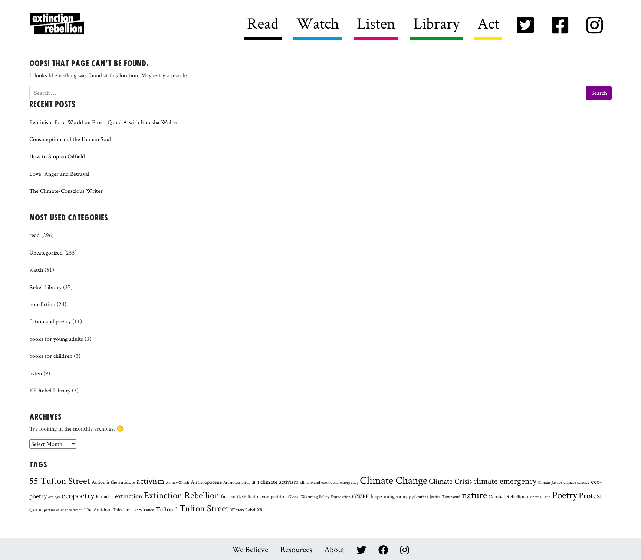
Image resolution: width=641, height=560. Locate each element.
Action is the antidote (113, 482)
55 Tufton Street (59, 480)
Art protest (231, 482)
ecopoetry (78, 495)
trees (136, 509)
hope (376, 496)
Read (263, 23)
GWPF (360, 496)
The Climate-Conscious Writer (66, 191)
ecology (54, 496)
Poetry (564, 494)
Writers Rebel (98, 23)
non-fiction (42, 304)
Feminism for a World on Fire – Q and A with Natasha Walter (103, 122)
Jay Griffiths (418, 496)
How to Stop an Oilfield (57, 156)
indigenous (395, 496)
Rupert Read (49, 509)
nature (474, 494)
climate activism (279, 482)
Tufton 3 (167, 509)
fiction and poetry (50, 321)
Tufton (148, 509)
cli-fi (255, 482)
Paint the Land (538, 496)
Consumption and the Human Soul (70, 139)
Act (488, 23)
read (34, 235)
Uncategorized (46, 252)
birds (245, 482)
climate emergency (504, 480)
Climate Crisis (450, 481)
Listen (376, 23)
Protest (590, 495)
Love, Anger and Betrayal (59, 174)
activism (150, 480)
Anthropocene (206, 481)
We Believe (250, 549)
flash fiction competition (262, 496)
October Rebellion (507, 496)
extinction (128, 496)
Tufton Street (204, 508)
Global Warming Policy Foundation (319, 497)
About (334, 549)
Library (436, 23)
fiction (228, 496)
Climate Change (393, 480)
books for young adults (56, 339)
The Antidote (97, 509)
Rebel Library (45, 287)
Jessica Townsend (445, 497)
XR (260, 510)
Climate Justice (550, 482)
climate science (576, 482)
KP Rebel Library (49, 390)
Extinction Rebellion (181, 495)
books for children (50, 356)
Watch (317, 23)
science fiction (71, 509)
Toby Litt (121, 510)
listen (35, 373)
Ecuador (105, 496)
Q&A (33, 509)
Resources (296, 549)
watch (36, 269)
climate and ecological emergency (329, 482)
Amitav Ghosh (177, 482)
